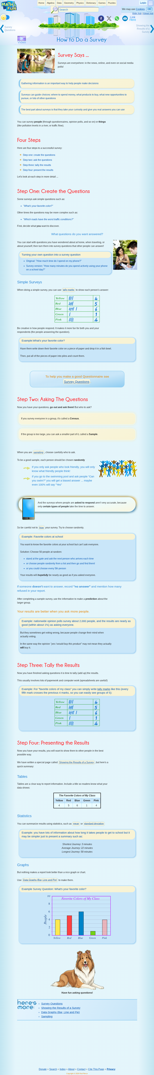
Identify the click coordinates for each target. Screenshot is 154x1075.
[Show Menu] (151, 5)
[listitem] (41, 3)
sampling (38, 452)
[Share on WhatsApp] (116, 18)
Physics (80, 3)
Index (63, 1069)
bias (41, 527)
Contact (81, 1069)
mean (76, 823)
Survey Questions (76, 381)
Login (143, 2)
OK (149, 9)
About (71, 1069)
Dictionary (91, 3)
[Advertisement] (77, 1044)
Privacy (111, 1069)
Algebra (50, 3)
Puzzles (112, 3)
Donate (43, 1069)
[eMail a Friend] (124, 18)
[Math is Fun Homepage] (9, 10)
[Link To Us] (133, 18)
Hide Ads (136, 13)
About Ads (148, 13)
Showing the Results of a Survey (76, 762)
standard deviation (94, 823)
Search (53, 1069)
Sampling (46, 1016)
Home (41, 3)
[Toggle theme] (1, 17)
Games (102, 3)
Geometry (69, 3)
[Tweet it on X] (108, 18)
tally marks (68, 289)
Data (59, 3)
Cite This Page (96, 1069)
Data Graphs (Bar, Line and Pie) (40, 880)
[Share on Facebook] (101, 18)
